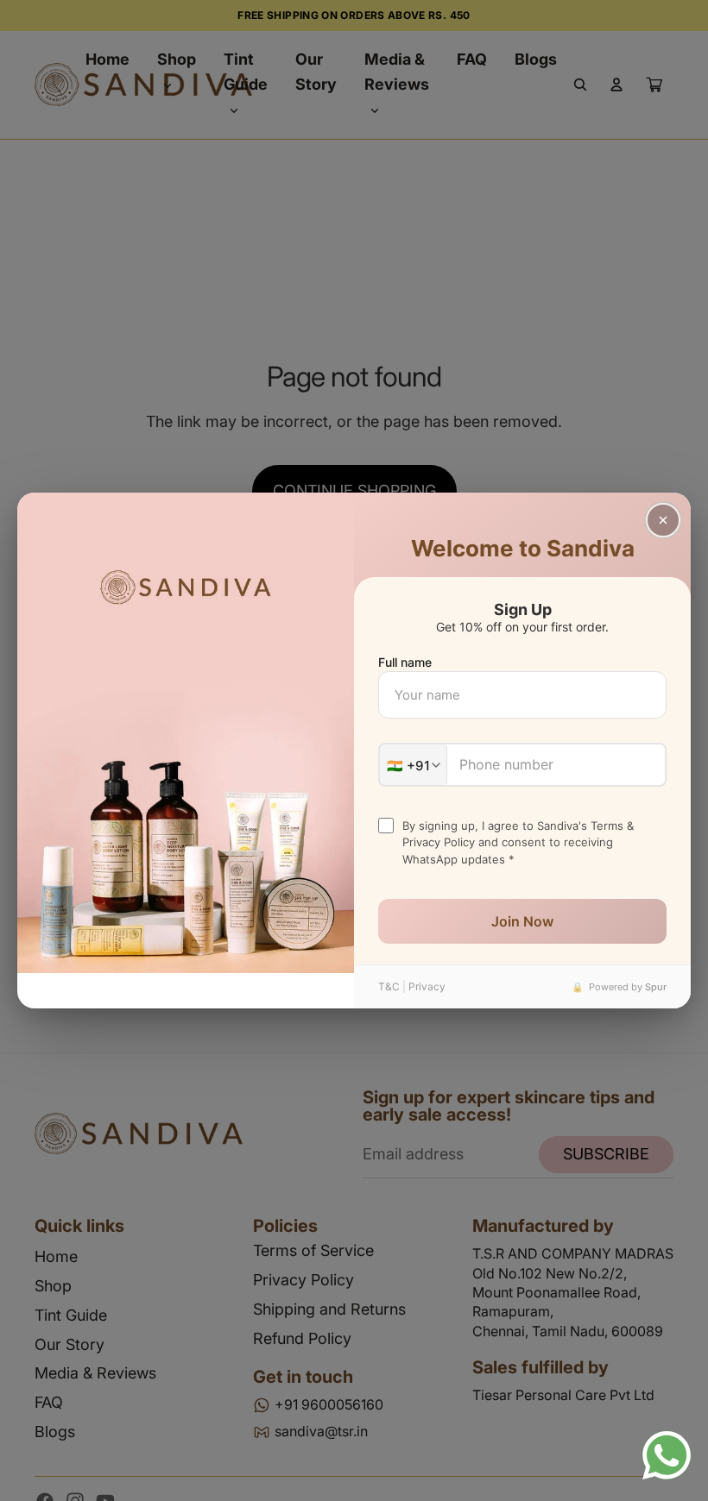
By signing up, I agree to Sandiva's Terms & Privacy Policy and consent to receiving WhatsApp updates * (518, 842)
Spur (656, 987)
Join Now (522, 921)
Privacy (427, 986)
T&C (389, 986)
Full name (405, 662)
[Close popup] (663, 520)
